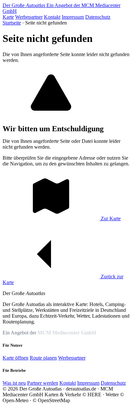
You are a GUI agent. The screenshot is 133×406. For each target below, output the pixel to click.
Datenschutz (97, 17)
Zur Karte (110, 218)
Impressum (73, 17)
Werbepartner (29, 17)
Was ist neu (14, 383)
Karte (8, 17)
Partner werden (42, 383)
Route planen (43, 358)
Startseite (12, 22)
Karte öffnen (15, 358)
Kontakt (52, 17)
